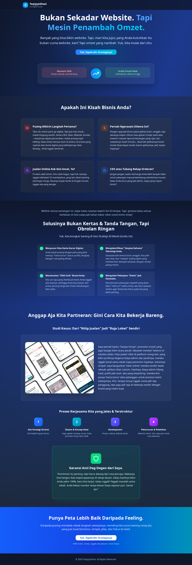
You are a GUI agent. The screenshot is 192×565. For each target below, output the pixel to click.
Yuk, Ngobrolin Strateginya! (96, 52)
